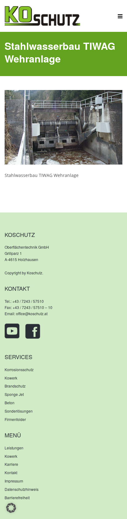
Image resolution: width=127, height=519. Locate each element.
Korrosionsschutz (19, 369)
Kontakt (11, 472)
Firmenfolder (15, 419)
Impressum (14, 480)
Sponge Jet (14, 394)
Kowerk (11, 377)
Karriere (11, 464)
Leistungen (14, 447)
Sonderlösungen (19, 411)
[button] (11, 508)
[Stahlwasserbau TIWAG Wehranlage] (63, 127)
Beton (9, 402)
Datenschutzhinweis (22, 489)
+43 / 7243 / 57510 (28, 301)
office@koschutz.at (31, 313)
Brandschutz (15, 385)
